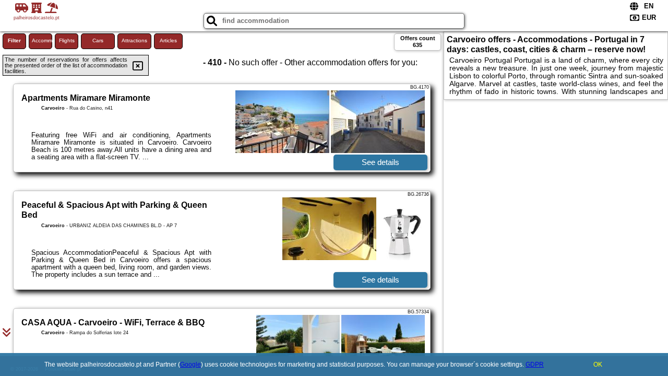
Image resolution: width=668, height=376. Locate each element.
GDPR (535, 364)
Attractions (134, 40)
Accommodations (42, 40)
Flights (67, 40)
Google (190, 364)
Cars (97, 40)
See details (380, 162)
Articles (168, 40)
